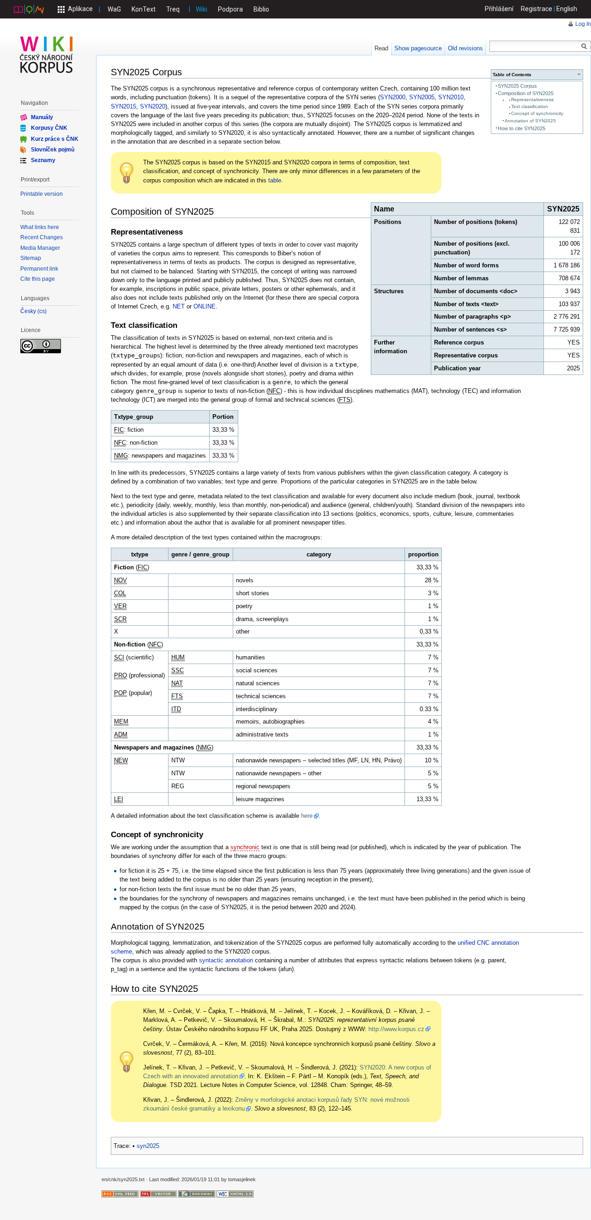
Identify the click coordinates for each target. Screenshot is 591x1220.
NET (179, 306)
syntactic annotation (226, 960)
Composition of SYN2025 (526, 93)
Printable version (41, 194)
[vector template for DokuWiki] (158, 1193)
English (566, 8)
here (307, 815)
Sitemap (30, 258)
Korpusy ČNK (49, 128)
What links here (39, 227)
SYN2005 (421, 97)
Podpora (230, 9)
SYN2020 (152, 106)
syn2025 (148, 1145)
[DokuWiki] (196, 1193)
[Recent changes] (120, 1193)
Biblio (261, 9)
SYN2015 (123, 106)
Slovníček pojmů (52, 149)
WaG (114, 9)
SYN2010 (451, 97)
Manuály (42, 117)
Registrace (536, 8)
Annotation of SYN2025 (530, 120)
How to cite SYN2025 (521, 128)
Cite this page (37, 279)
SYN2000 (392, 97)
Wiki (201, 9)
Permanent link (39, 269)
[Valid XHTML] (235, 1193)
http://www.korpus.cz (396, 1029)
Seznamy (43, 160)
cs (42, 311)
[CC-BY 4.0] (40, 345)
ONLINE (204, 306)
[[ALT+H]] (46, 54)
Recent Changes (41, 237)
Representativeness (532, 99)
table (274, 180)
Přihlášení (499, 8)
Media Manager (40, 248)
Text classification (529, 106)
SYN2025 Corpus (517, 86)
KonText (144, 9)
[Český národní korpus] (29, 8)
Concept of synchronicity (537, 113)
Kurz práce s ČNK (54, 138)
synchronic (244, 847)
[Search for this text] (584, 46)
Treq (173, 9)
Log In (583, 24)
